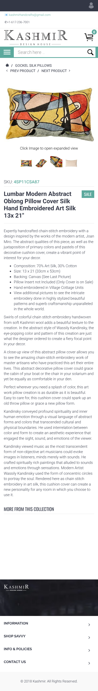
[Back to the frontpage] (7, 66)
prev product (24, 71)
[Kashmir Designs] (16, 587)
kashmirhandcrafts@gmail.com (30, 15)
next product (55, 71)
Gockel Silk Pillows (33, 66)
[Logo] (36, 37)
